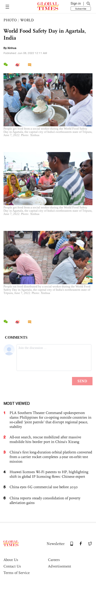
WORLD (27, 20)
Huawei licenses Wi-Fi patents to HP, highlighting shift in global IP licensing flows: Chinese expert (49, 474)
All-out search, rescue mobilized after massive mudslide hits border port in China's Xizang (45, 439)
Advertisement (59, 566)
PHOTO (10, 20)
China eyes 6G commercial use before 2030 (44, 487)
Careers (54, 560)
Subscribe (80, 8)
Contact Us (12, 566)
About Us (10, 560)
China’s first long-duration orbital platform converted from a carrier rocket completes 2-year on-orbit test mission (51, 457)
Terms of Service (16, 573)
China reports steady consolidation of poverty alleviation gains (45, 500)
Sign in (76, 3)
